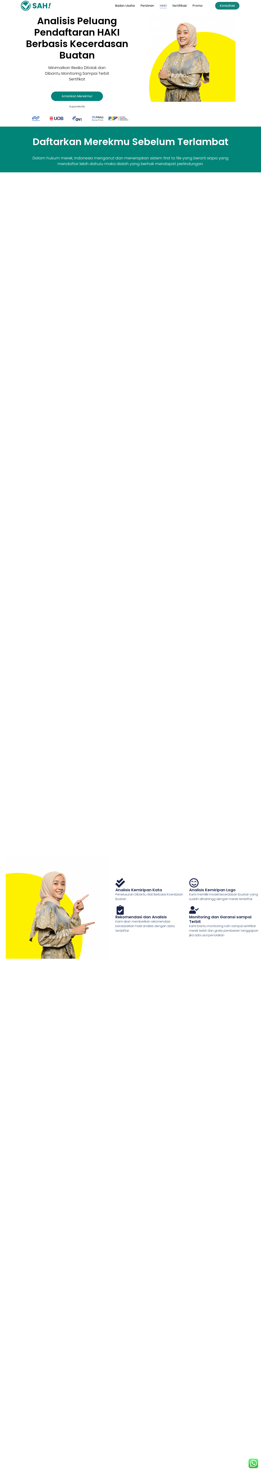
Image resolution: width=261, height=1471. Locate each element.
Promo (197, 5)
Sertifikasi (179, 5)
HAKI (163, 5)
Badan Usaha (125, 5)
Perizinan (147, 5)
